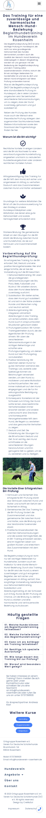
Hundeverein (14, 769)
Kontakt (10, 786)
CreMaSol (28, 802)
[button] (39, 3)
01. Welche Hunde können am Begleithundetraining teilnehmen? (22, 627)
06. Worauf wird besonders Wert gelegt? (23, 665)
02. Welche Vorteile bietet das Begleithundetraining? (23, 635)
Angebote (12, 774)
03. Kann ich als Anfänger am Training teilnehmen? (22, 643)
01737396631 (15, 756)
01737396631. (27, 695)
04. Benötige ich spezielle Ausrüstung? (22, 650)
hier (16, 130)
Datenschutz (31, 808)
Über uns (11, 780)
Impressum (13, 808)
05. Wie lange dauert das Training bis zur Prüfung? (22, 658)
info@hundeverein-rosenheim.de (18, 691)
